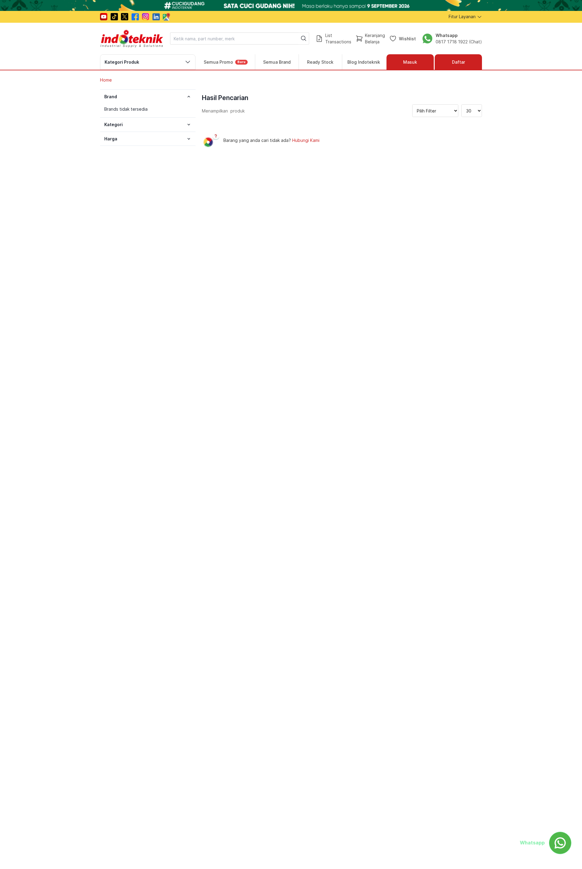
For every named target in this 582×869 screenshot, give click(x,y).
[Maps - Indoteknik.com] (166, 17)
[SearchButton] (303, 38)
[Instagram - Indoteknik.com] (145, 16)
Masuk (410, 62)
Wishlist (407, 38)
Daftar (458, 62)
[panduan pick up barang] (291, 5)
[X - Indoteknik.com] (124, 16)
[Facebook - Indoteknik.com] (135, 16)
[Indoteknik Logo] (132, 38)
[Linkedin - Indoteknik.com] (156, 16)
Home (106, 79)
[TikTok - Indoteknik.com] (114, 16)
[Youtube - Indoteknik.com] (103, 16)
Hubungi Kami (305, 140)
